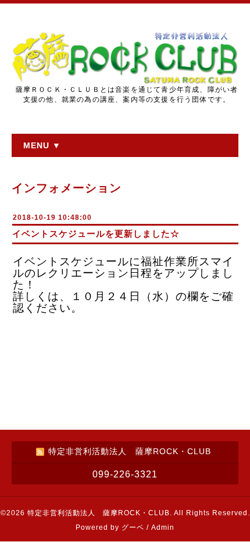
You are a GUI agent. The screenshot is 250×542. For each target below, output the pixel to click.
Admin (162, 527)
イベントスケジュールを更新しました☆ (96, 233)
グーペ (133, 527)
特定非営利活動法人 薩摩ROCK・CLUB (98, 513)
